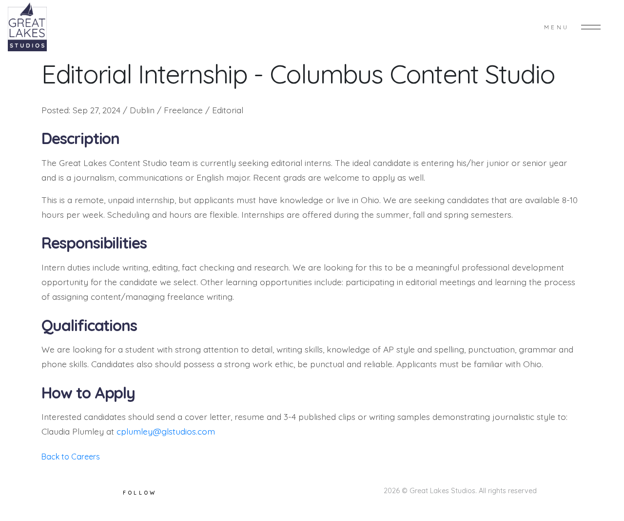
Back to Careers (70, 456)
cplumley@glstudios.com (166, 431)
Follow (140, 492)
